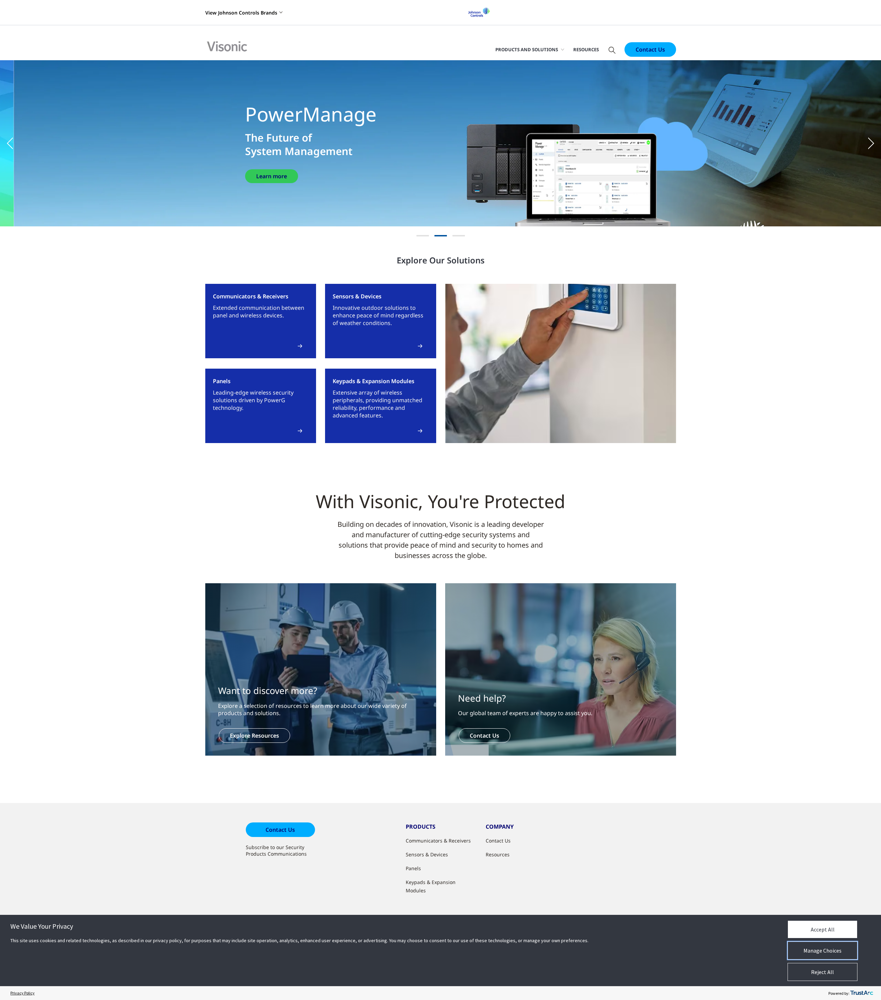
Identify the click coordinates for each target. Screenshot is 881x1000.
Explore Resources (254, 735)
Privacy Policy (22, 993)
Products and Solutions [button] (526, 49)
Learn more (271, 176)
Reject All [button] (822, 972)
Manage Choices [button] (822, 950)
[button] (14, 143)
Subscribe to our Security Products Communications (276, 850)
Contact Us (650, 49)
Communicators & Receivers (438, 840)
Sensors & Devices (427, 854)
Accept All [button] (823, 929)
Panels (413, 868)
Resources (586, 49)
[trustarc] (861, 993)
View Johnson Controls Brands (241, 12)
